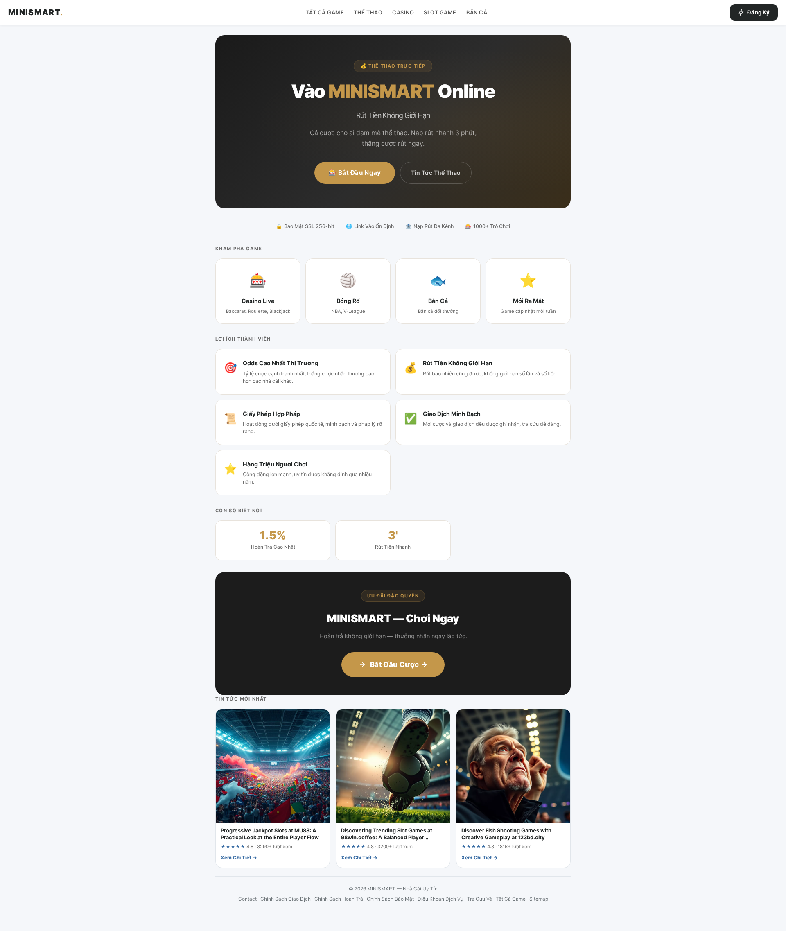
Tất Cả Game (325, 12)
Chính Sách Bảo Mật (390, 899)
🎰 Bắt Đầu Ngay (354, 172)
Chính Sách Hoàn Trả (338, 899)
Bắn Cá (476, 12)
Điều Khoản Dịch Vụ (440, 899)
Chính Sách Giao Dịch (285, 899)
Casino (403, 12)
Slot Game (440, 12)
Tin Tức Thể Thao (436, 172)
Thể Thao (368, 12)
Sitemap (538, 899)
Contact (247, 899)
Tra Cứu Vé (479, 899)
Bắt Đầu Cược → (398, 664)
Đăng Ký (758, 12)
